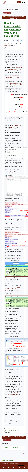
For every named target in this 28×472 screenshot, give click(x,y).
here (11, 416)
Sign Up (24, 2)
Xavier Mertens (15, 9)
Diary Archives (8, 460)
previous (5, 13)
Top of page (23, 453)
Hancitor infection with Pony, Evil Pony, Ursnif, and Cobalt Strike (13, 29)
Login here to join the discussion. (12, 447)
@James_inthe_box (9, 173)
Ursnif (17, 430)
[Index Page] (4, 2)
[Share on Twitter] (21, 40)
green (9, 6)
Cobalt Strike (12, 429)
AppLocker (15, 394)
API (13, 465)
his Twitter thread (16, 125)
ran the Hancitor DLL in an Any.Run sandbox (12, 288)
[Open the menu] (25, 5)
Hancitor (6, 430)
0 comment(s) (8, 47)
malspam (11, 430)
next (9, 13)
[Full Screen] (13, 40)
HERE (6, 16)
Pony (14, 430)
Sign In (19, 2)
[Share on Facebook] (17, 40)
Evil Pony (18, 429)
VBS (20, 430)
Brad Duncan (8, 45)
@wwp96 (12, 127)
